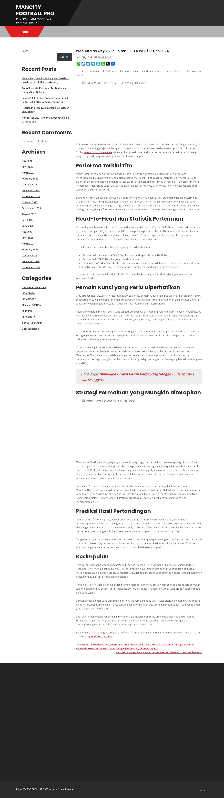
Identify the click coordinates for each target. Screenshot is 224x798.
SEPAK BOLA (104, 57)
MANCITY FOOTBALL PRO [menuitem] (98, 152)
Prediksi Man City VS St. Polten (153, 644)
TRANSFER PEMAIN (32, 323)
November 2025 (31, 196)
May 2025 (27, 232)
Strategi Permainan (183, 644)
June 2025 (28, 226)
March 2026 (28, 172)
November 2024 (31, 267)
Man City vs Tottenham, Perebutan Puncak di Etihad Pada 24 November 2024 (159, 652)
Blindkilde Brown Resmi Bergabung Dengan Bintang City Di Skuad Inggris (117, 648)
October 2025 (30, 202)
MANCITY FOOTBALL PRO (35, 10)
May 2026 (27, 161)
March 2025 (28, 243)
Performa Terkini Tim (123, 644)
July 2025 (27, 220)
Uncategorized (30, 328)
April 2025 (27, 237)
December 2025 (31, 190)
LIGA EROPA (28, 293)
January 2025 (29, 255)
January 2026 (29, 184)
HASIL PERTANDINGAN (34, 287)
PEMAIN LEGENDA (31, 305)
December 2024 (31, 261)
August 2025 (29, 214)
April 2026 (27, 167)
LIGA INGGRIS (29, 299)
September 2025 (31, 208)
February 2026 (30, 178)
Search (25, 51)
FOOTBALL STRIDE (101, 636)
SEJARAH (27, 311)
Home (25, 32)
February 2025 (30, 249)
